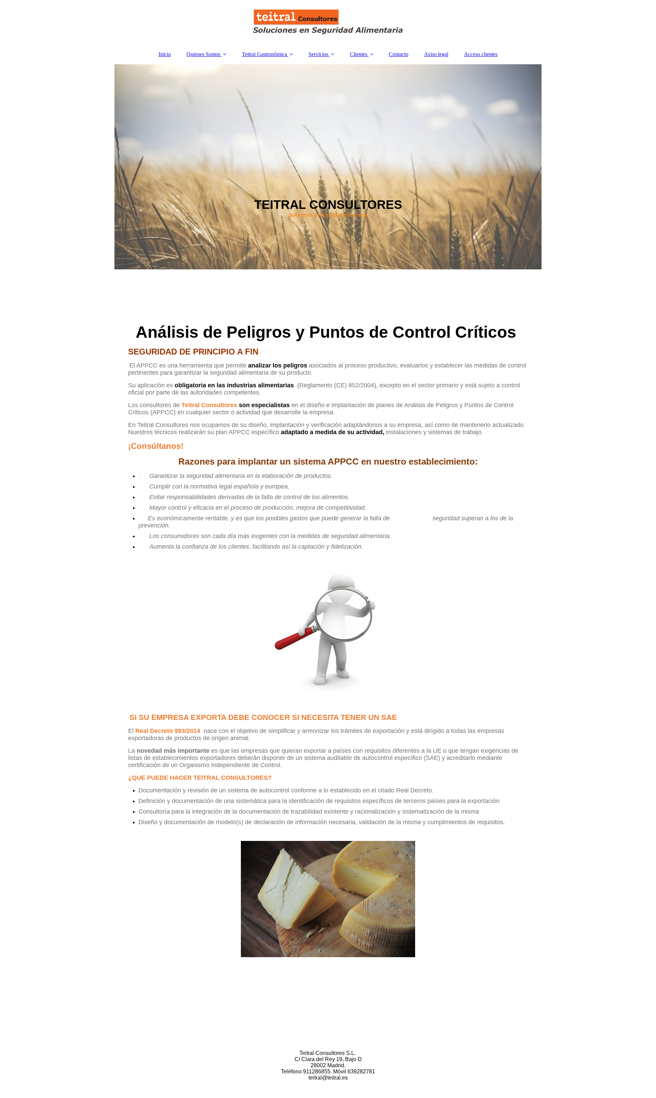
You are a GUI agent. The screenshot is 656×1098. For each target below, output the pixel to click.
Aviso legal (436, 54)
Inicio (165, 54)
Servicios (318, 54)
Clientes (358, 54)
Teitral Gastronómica (264, 54)
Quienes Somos (203, 54)
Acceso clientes (480, 54)
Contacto (398, 54)
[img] (328, 22)
